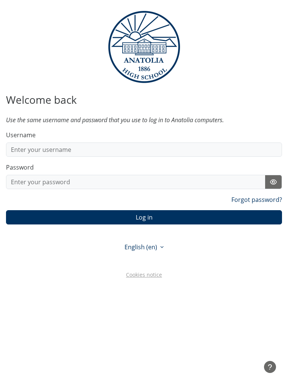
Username (21, 135)
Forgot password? (256, 200)
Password (20, 167)
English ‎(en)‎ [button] (141, 247)
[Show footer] (270, 367)
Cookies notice (144, 274)
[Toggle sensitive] (273, 182)
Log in (144, 217)
